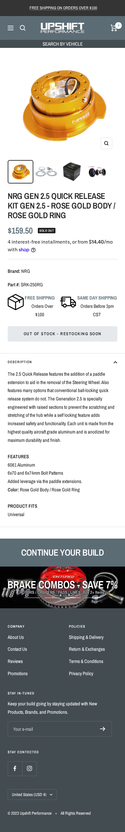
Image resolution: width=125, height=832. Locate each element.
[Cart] (114, 28)
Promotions (18, 673)
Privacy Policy (81, 673)
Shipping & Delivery (86, 637)
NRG (25, 271)
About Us (16, 637)
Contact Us (17, 649)
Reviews (15, 661)
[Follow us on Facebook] (15, 768)
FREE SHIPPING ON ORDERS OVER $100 (63, 8)
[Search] (23, 28)
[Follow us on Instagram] (29, 768)
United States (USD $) (29, 794)
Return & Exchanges (87, 649)
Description (20, 362)
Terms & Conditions (86, 661)
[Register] (102, 729)
